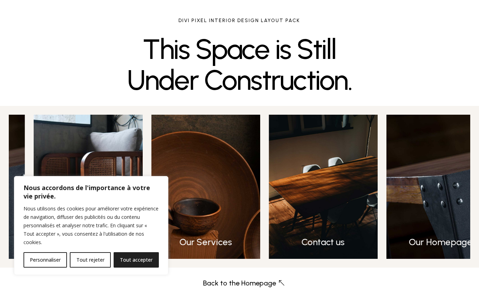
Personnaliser (45, 259)
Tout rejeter (90, 259)
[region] (91, 225)
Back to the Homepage (239, 283)
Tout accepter (136, 259)
